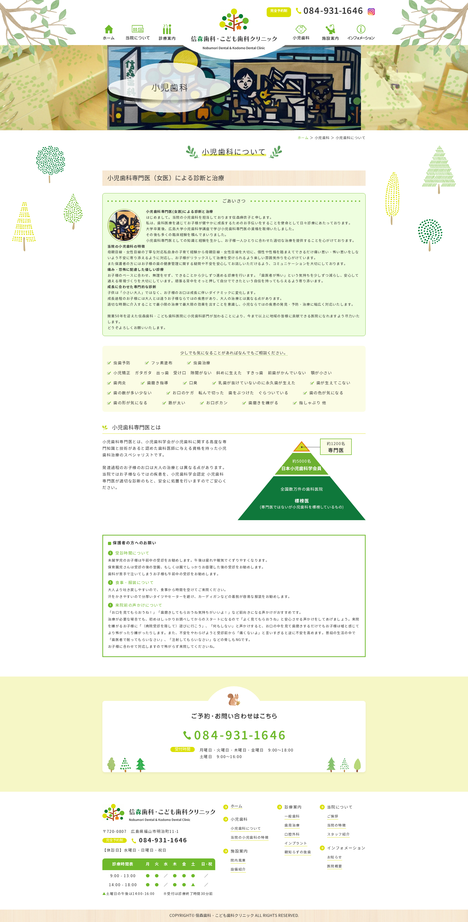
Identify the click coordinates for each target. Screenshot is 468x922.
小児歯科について (246, 829)
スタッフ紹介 (338, 834)
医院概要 (334, 866)
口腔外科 (292, 834)
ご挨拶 (333, 816)
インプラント (295, 843)
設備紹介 (238, 869)
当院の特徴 (336, 825)
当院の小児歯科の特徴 (250, 838)
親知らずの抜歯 (297, 852)
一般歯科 (292, 816)
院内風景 (238, 860)
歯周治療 (292, 825)
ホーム (303, 138)
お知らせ (334, 857)
